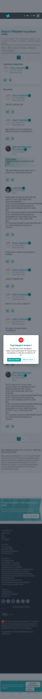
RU (24, 15)
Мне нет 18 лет (28, 359)
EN (27, 15)
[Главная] (8, 16)
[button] (38, 16)
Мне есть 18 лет (14, 359)
